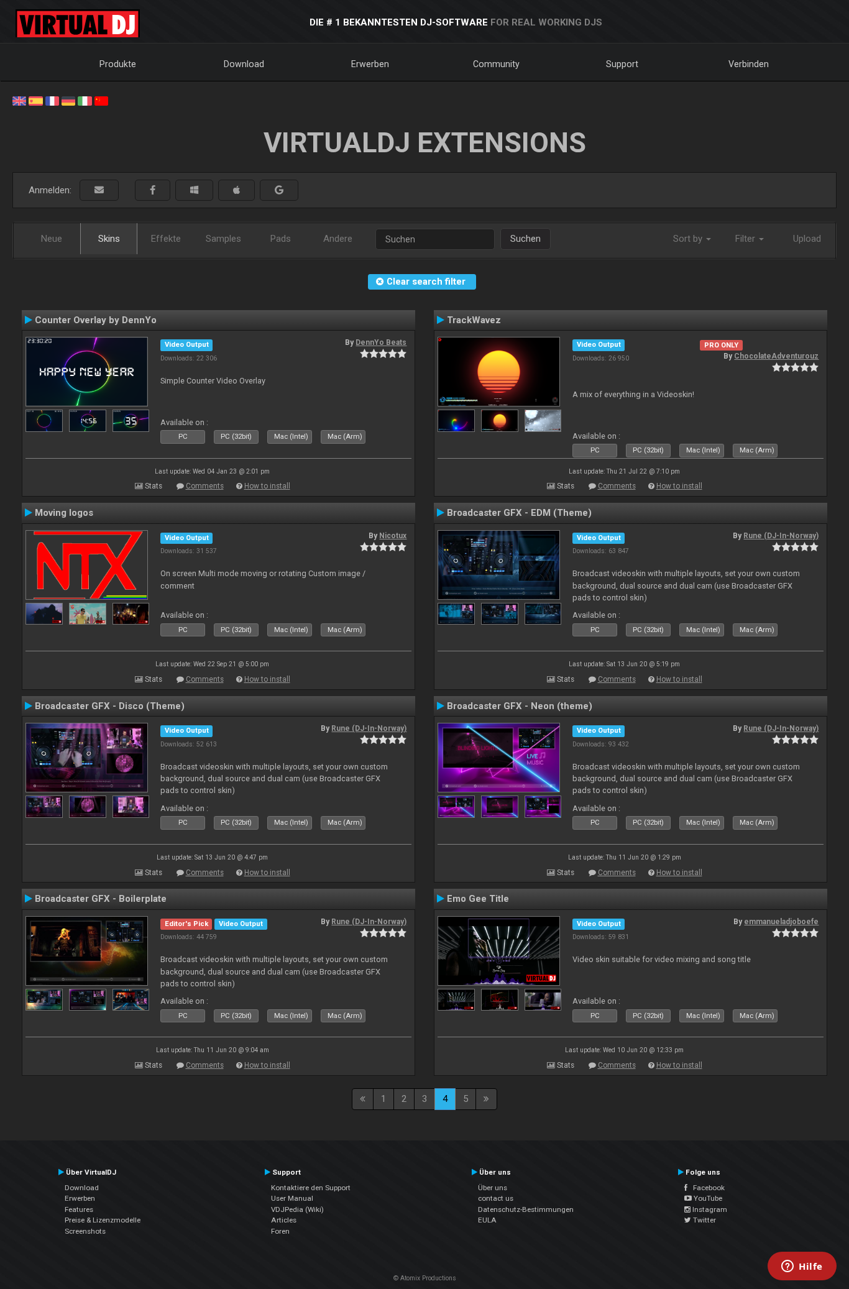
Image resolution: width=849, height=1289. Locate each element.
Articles (283, 1220)
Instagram (709, 1209)
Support (622, 64)
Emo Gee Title (478, 898)
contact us (495, 1198)
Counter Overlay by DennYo (96, 320)
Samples (223, 238)
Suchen (525, 238)
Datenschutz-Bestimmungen (526, 1209)
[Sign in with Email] (99, 190)
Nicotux (392, 535)
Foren (280, 1231)
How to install (267, 486)
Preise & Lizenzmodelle (102, 1220)
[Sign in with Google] (279, 190)
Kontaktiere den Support (311, 1187)
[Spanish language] (35, 100)
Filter (746, 238)
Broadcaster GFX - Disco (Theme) (110, 706)
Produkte (117, 64)
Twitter (703, 1220)
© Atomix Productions (424, 1278)
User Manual (292, 1198)
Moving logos (64, 512)
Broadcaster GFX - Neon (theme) (519, 706)
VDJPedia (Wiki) (297, 1209)
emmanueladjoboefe (781, 921)
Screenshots (85, 1231)
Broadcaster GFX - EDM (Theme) (519, 512)
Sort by (689, 238)
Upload (807, 238)
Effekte (166, 238)
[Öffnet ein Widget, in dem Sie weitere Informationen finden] (802, 1267)
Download (244, 64)
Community (496, 64)
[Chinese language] (101, 100)
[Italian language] (84, 100)
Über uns (492, 1187)
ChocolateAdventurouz (776, 356)
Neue (51, 238)
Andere (337, 238)
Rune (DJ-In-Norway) (781, 535)
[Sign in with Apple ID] (236, 190)
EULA (487, 1220)
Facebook (706, 1187)
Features (79, 1209)
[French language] (52, 100)
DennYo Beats (381, 342)
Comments (205, 486)
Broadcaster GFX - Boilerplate (101, 898)
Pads (280, 238)
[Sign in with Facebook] (152, 190)
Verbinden (748, 64)
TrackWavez (474, 320)
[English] (19, 100)
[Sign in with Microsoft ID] (194, 190)
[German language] (68, 100)
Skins (109, 238)
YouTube (707, 1198)
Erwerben (370, 64)
